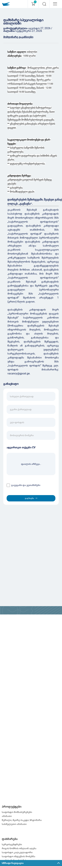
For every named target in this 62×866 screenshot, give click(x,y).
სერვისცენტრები (12, 844)
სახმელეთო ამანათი (14, 824)
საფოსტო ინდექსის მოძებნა (18, 856)
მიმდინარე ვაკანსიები (18, 36)
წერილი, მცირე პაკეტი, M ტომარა (22, 820)
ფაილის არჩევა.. (31, 464)
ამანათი (7, 816)
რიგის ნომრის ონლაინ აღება (19, 848)
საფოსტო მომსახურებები (17, 812)
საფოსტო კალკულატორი (17, 852)
